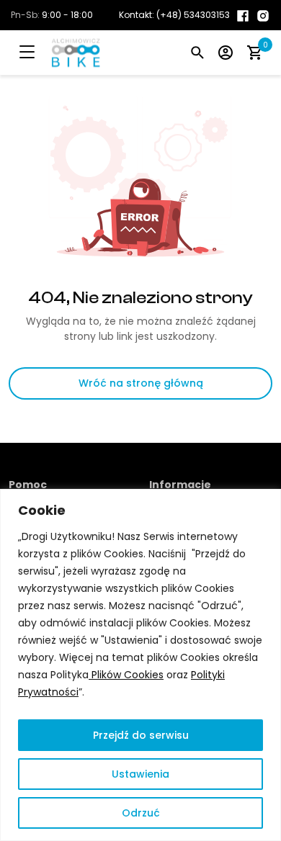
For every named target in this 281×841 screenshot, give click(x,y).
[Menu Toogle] (37, 52)
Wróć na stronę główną (141, 383)
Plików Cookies (126, 674)
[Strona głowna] (62, 52)
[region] (140, 665)
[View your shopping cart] (254, 52)
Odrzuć (141, 813)
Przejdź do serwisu (141, 735)
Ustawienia (140, 774)
